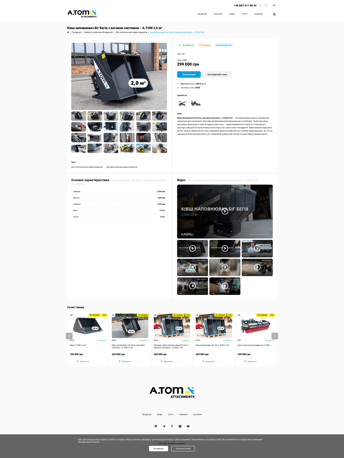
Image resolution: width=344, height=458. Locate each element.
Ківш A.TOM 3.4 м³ (78, 345)
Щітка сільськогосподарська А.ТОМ (254, 345)
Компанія (258, 14)
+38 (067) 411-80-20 (245, 5)
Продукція (202, 14)
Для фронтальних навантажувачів (121, 167)
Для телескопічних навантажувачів (87, 167)
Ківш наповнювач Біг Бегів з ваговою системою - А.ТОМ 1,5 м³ (128, 346)
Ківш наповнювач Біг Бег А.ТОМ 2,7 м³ (212, 345)
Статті (244, 14)
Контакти (218, 14)
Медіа (232, 14)
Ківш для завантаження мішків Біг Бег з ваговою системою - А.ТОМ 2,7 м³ (171, 346)
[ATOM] (68, 32)
